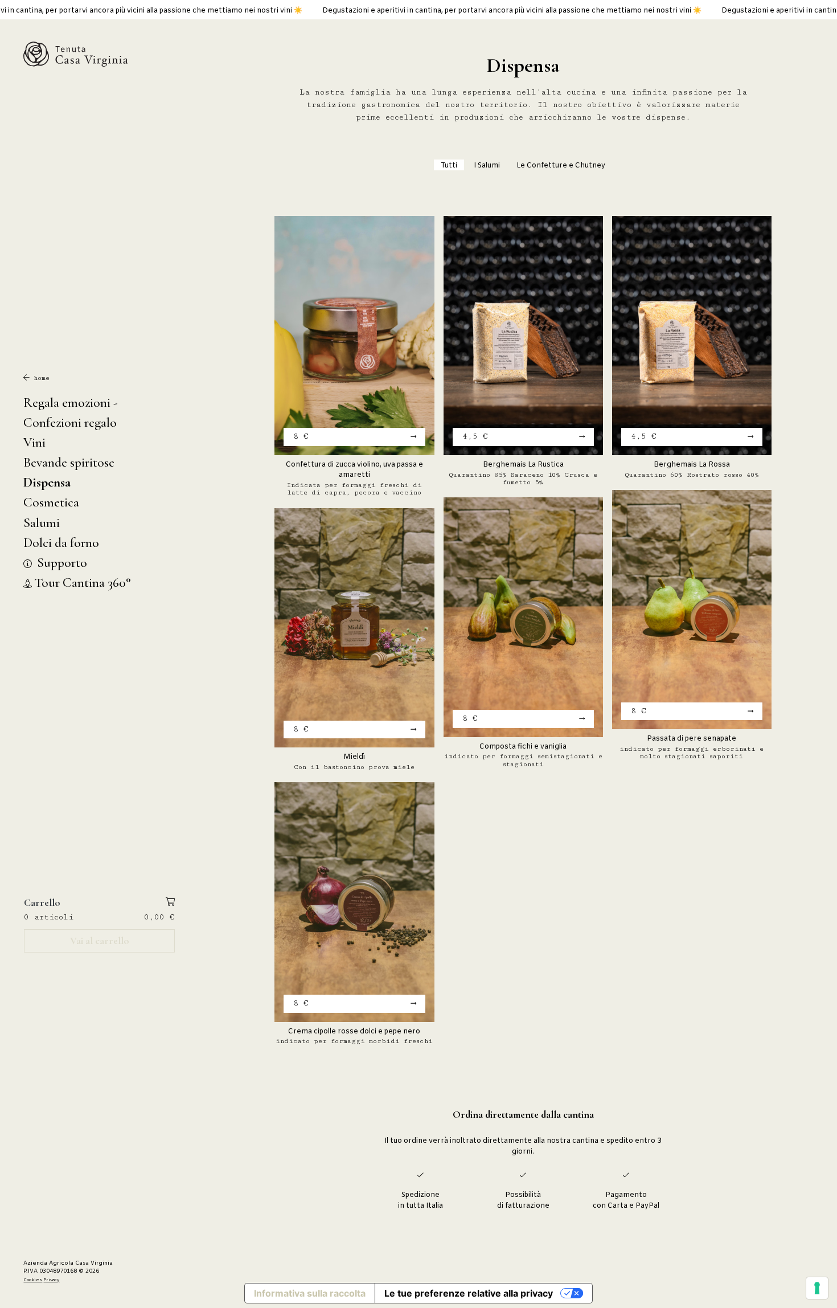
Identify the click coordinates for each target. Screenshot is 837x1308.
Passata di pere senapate (691, 738)
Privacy (51, 1280)
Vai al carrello (99, 940)
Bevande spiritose (68, 462)
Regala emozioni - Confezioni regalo (70, 412)
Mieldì (354, 757)
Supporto (60, 562)
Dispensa (47, 482)
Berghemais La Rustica (523, 464)
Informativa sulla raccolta (310, 1293)
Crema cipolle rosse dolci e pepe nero (354, 1031)
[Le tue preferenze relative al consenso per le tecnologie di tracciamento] (817, 1288)
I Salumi (487, 165)
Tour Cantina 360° (82, 582)
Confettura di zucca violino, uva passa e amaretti (354, 470)
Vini (34, 442)
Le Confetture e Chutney (560, 165)
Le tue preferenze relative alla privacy (468, 1293)
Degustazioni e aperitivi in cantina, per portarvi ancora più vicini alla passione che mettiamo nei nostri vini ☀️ (426, 10)
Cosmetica (51, 502)
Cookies (32, 1280)
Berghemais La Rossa (692, 464)
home (40, 378)
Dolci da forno (61, 542)
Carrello (42, 902)
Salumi (41, 522)
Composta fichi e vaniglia (523, 746)
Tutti (449, 165)
